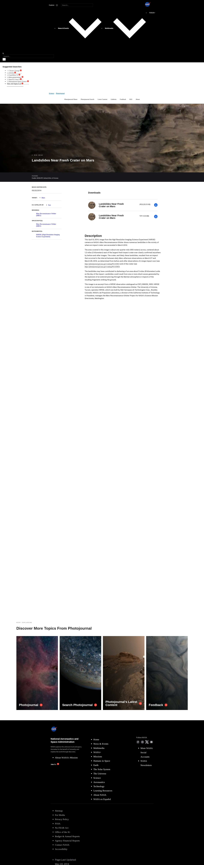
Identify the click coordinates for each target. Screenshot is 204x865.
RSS (130, 99)
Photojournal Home (70, 99)
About (138, 99)
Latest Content (102, 99)
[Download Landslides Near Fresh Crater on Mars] (156, 206)
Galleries (113, 99)
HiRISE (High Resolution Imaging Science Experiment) (48, 235)
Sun (49, 205)
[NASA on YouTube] (151, 742)
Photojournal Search (87, 99)
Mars (43, 198)
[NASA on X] (147, 742)
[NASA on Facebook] (138, 742)
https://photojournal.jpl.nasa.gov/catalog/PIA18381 (102, 264)
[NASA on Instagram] (142, 742)
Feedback (123, 99)
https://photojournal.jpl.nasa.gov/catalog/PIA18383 (102, 267)
